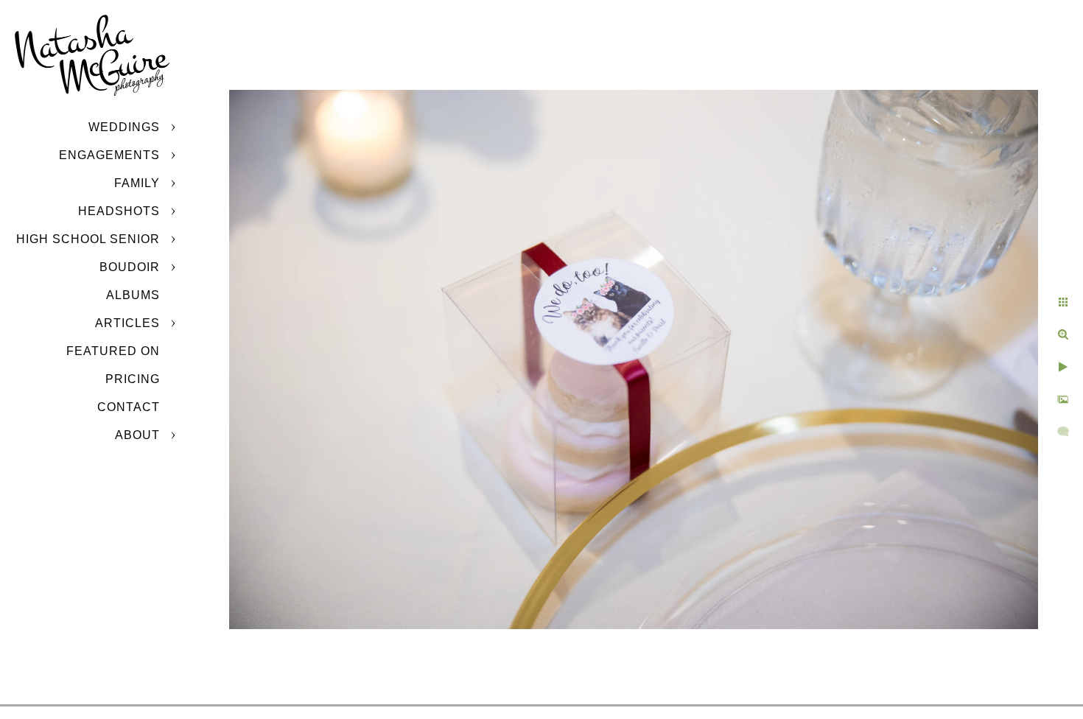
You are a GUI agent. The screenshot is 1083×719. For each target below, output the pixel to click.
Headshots (119, 211)
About (137, 435)
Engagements (109, 155)
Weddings (124, 127)
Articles (127, 323)
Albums (133, 295)
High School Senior (88, 239)
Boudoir (129, 267)
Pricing (132, 379)
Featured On (113, 351)
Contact (128, 407)
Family (137, 183)
